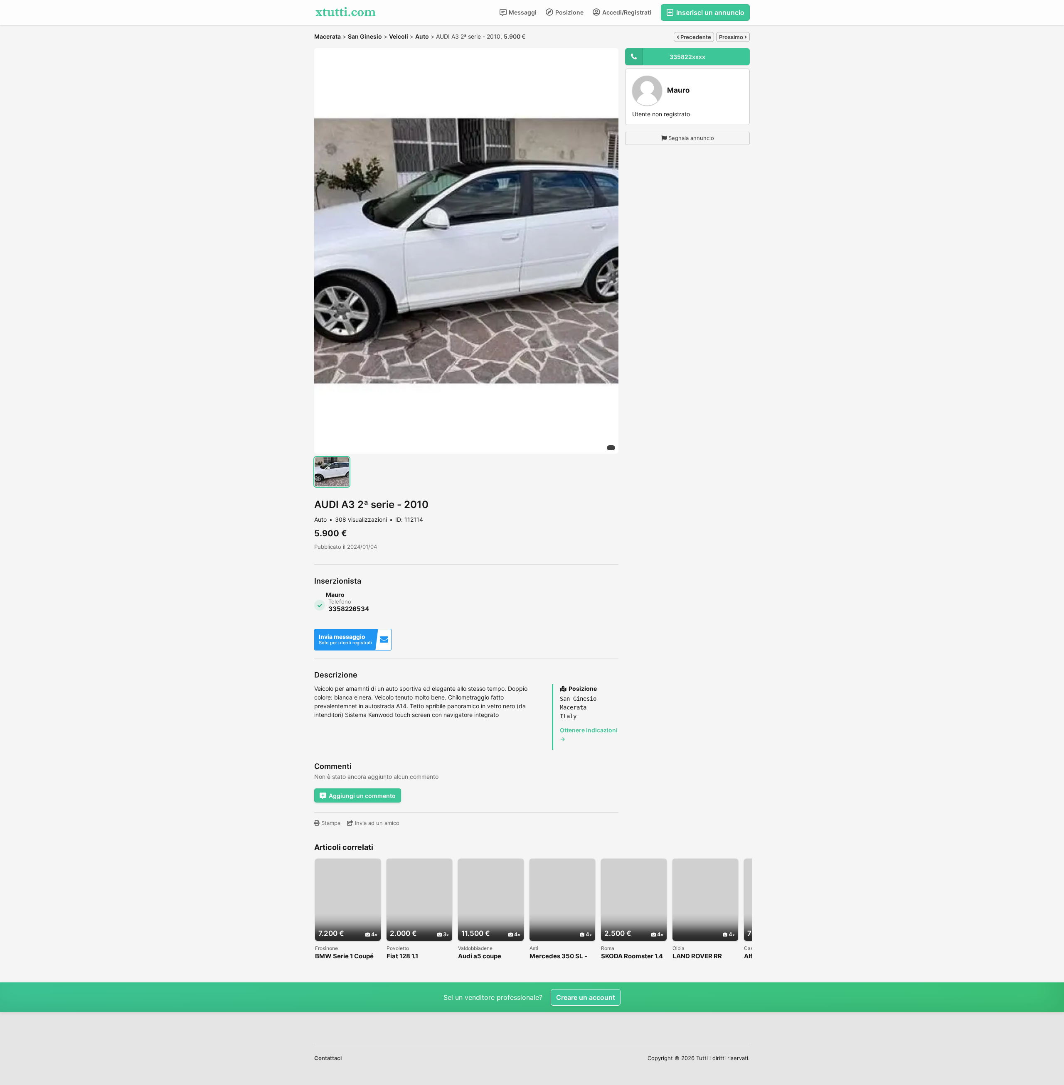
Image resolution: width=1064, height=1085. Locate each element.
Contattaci (328, 1058)
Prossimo (731, 37)
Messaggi (522, 12)
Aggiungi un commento (362, 795)
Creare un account (585, 997)
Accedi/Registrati (626, 12)
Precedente (695, 37)
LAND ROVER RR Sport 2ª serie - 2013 (703, 956)
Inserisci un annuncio (709, 12)
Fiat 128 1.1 (402, 956)
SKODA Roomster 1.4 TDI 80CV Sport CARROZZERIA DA (632, 956)
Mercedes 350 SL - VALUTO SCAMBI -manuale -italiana (558, 956)
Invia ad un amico (376, 823)
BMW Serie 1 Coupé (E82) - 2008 (344, 956)
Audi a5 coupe (479, 956)
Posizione (569, 12)
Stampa (330, 823)
